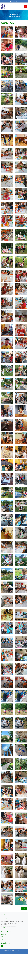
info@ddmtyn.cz (4, 929)
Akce (3, 936)
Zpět (24, 908)
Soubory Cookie (19, 952)
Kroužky (4, 934)
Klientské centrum (14, 1)
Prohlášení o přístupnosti (10, 952)
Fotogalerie (18, 16)
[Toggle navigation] (25, 6)
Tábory (4, 938)
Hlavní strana (10, 16)
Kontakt (4, 939)
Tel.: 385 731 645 (4, 927)
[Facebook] (2, 946)
